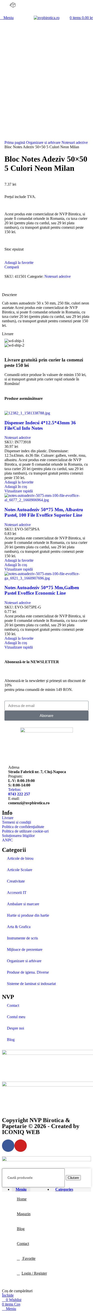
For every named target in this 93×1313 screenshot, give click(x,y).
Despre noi (15, 1028)
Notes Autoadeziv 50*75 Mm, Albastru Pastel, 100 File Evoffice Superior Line (43, 512)
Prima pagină (15, 142)
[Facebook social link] (8, 287)
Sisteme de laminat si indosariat (31, 984)
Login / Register (34, 1273)
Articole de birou (20, 858)
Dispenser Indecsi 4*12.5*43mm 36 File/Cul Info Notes (40, 425)
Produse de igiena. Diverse (28, 972)
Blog (11, 1039)
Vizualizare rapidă (18, 491)
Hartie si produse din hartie (28, 915)
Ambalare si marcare (23, 904)
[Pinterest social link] (20, 287)
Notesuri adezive (75, 142)
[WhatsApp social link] (26, 287)
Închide (8, 1295)
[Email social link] (14, 287)
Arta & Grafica (19, 927)
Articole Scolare (19, 870)
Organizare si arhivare (44, 142)
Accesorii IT (17, 892)
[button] (15, 486)
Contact (13, 1005)
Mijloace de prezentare (24, 949)
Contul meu (16, 1017)
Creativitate (16, 881)
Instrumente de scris (22, 938)
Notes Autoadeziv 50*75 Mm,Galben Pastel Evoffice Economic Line (41, 590)
